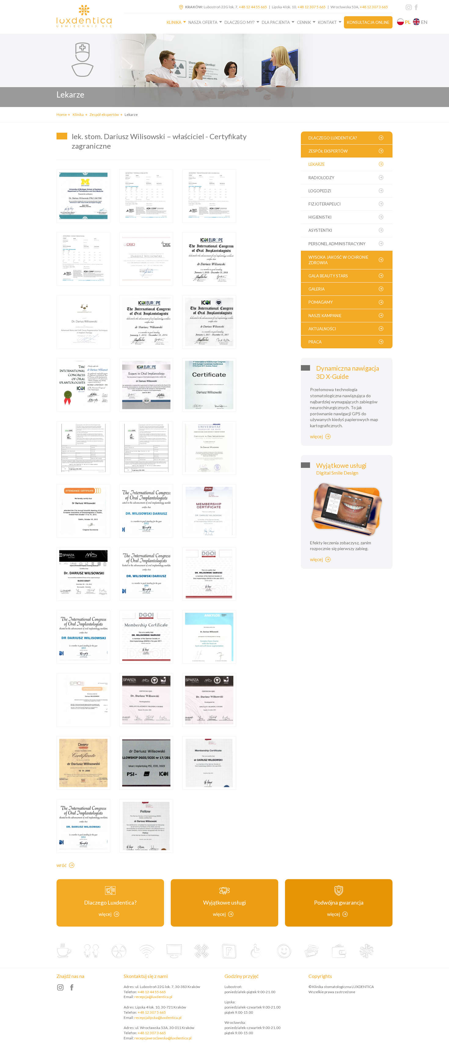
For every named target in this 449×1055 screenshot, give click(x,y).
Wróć (62, 865)
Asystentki (320, 230)
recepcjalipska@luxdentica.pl (157, 1017)
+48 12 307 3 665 (374, 7)
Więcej (316, 436)
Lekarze (316, 164)
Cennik (304, 22)
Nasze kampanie (324, 315)
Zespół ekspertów (104, 114)
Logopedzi (319, 190)
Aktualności (322, 328)
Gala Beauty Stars (328, 275)
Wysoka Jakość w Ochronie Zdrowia (338, 260)
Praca (315, 341)
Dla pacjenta (276, 22)
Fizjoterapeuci (324, 204)
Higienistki (319, 217)
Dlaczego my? (239, 22)
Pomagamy (320, 302)
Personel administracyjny (336, 243)
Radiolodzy (321, 177)
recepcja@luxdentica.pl (153, 996)
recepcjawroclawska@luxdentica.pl (163, 1038)
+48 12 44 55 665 (253, 7)
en (424, 22)
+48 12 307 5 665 (312, 7)
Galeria (316, 289)
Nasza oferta (202, 22)
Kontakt (327, 22)
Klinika (174, 22)
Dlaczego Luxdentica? (332, 137)
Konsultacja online (368, 22)
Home (62, 114)
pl (408, 22)
